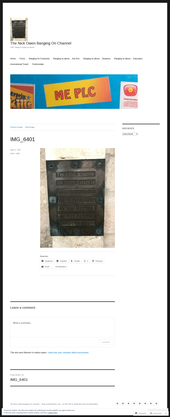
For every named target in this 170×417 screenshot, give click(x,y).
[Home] (117, 403)
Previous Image (16, 127)
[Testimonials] (156, 403)
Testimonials (38, 64)
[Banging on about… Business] (139, 403)
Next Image (30, 127)
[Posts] (123, 403)
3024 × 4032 (15, 154)
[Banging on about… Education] (145, 403)
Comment (105, 342)
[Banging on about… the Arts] (134, 403)
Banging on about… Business (96, 58)
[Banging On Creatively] (128, 403)
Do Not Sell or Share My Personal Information (80, 404)
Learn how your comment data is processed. (68, 352)
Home (13, 58)
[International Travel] (151, 403)
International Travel (19, 64)
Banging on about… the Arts (66, 58)
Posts (22, 58)
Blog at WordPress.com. (51, 404)
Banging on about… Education (128, 58)
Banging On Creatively (39, 58)
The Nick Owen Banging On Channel (40, 43)
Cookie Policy (52, 413)
